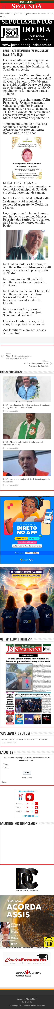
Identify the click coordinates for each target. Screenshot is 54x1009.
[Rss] (23, 1002)
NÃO (7, 767)
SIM (6, 764)
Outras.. (4, 782)
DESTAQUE (12, 13)
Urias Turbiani (30, 999)
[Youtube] (31, 1002)
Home (4, 13)
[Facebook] (25, 1002)
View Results (27, 777)
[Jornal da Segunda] (27, 4)
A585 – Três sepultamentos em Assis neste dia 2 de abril (36, 363)
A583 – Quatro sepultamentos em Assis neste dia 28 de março (19, 356)
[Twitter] (28, 1002)
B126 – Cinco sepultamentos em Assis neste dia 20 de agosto (24, 739)
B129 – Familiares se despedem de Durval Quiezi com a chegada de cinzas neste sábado (26, 406)
